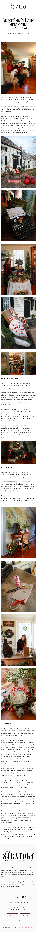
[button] (2, 6)
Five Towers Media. (28, 928)
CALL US (25, 915)
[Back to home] (18, 6)
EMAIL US (12, 915)
